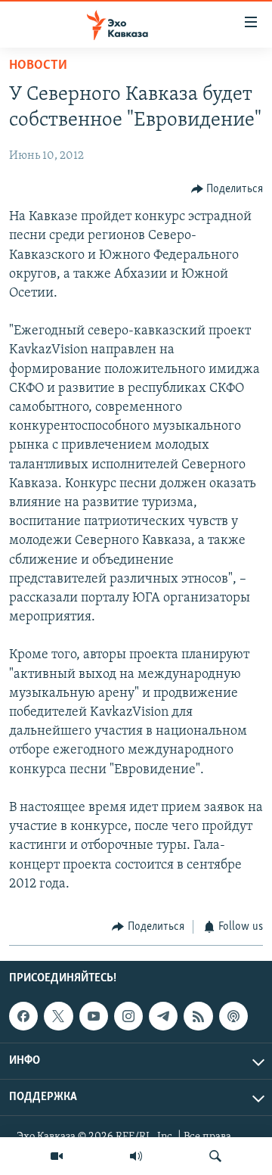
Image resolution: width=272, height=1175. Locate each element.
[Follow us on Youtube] (93, 1016)
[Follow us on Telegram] (163, 1016)
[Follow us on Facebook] (23, 1016)
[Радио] (136, 1156)
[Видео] (56, 1156)
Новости (38, 66)
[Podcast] (233, 1016)
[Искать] (215, 1156)
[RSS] (198, 1016)
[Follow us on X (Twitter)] (58, 1016)
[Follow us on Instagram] (128, 1016)
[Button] (227, 189)
